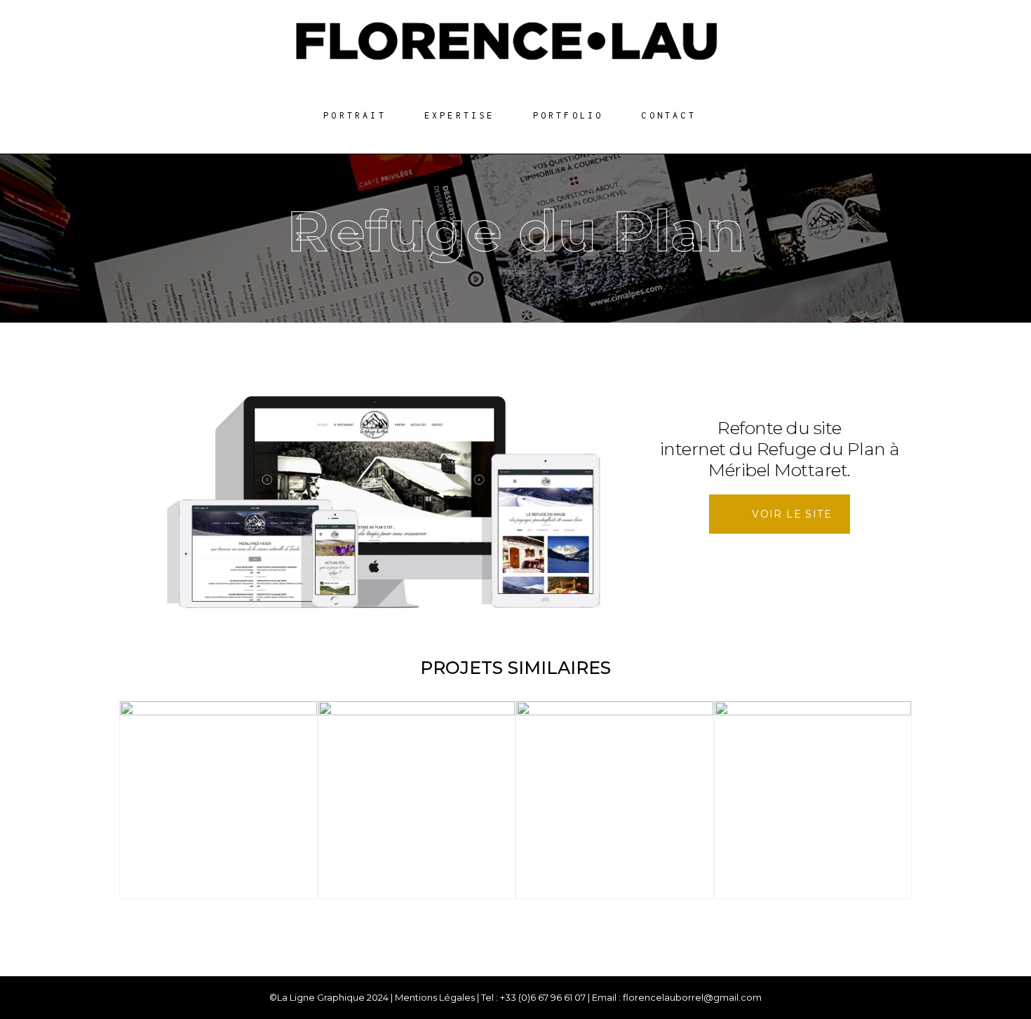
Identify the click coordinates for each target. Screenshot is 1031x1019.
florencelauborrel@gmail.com (692, 997)
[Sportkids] (218, 799)
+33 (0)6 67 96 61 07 (543, 997)
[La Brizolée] (813, 799)
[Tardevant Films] (614, 799)
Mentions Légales (435, 997)
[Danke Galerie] (417, 799)
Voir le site (792, 514)
